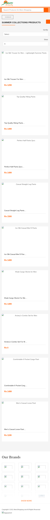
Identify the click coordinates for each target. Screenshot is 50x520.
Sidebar (8, 17)
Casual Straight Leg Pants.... (15, 210)
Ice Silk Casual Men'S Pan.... (15, 254)
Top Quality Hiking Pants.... (14, 123)
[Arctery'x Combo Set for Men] (25, 326)
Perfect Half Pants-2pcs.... (14, 167)
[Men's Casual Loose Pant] (25, 413)
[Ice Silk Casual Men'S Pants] (25, 238)
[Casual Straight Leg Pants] (25, 195)
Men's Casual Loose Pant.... (15, 429)
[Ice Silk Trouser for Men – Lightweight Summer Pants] (25, 63)
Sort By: (45, 30)
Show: (46, 39)
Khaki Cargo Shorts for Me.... (15, 298)
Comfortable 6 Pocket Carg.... (15, 386)
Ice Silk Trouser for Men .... (15, 79)
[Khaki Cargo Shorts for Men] (25, 282)
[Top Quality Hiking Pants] (25, 107)
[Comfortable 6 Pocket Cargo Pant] (25, 370)
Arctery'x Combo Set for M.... (15, 342)
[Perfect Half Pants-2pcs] (25, 151)
